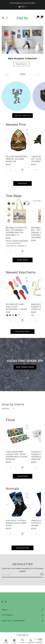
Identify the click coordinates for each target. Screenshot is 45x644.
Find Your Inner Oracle (20, 240)
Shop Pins (22, 183)
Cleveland (20, 246)
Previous (7, 74)
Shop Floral (22, 476)
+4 (25, 246)
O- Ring (38, 315)
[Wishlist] (26, 130)
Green (13, 315)
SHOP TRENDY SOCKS (25, 367)
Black (16, 315)
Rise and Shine (11, 246)
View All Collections (22, 116)
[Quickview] (26, 133)
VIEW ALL (6, 409)
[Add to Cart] (22, 170)
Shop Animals (22, 548)
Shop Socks (22, 260)
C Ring (32, 315)
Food (22, 74)
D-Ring (35, 315)
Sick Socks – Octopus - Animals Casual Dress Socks (16, 523)
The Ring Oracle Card (13, 243)
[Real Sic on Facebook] (2, 602)
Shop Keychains (22, 331)
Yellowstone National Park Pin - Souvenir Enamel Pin (17, 159)
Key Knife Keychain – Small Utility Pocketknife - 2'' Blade (16, 306)
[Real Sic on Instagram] (5, 602)
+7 (19, 315)
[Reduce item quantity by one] (7, 170)
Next (37, 74)
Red (10, 315)
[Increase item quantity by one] (14, 170)
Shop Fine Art (21, 64)
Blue (7, 315)
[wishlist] (37, 18)
